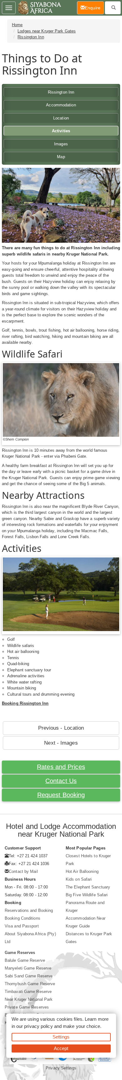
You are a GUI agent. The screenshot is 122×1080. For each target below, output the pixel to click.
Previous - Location (61, 728)
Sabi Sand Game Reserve (29, 976)
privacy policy (38, 1026)
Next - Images (61, 743)
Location (61, 118)
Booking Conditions (22, 918)
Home (17, 24)
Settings (61, 1036)
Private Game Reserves (27, 1007)
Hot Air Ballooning (82, 871)
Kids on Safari (79, 879)
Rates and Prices (61, 766)
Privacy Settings (61, 1068)
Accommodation (61, 105)
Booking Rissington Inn (25, 703)
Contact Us (61, 780)
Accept (61, 1048)
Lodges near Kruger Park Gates (47, 31)
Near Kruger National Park (29, 999)
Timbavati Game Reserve (28, 991)
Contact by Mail (23, 871)
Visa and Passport (22, 926)
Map (61, 156)
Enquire (94, 7)
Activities (61, 131)
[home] (39, 8)
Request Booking (61, 794)
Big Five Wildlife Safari (87, 895)
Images (61, 144)
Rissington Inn (31, 37)
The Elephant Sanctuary (88, 887)
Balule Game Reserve (25, 960)
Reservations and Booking (29, 910)
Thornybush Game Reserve (30, 983)
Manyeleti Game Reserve (28, 968)
